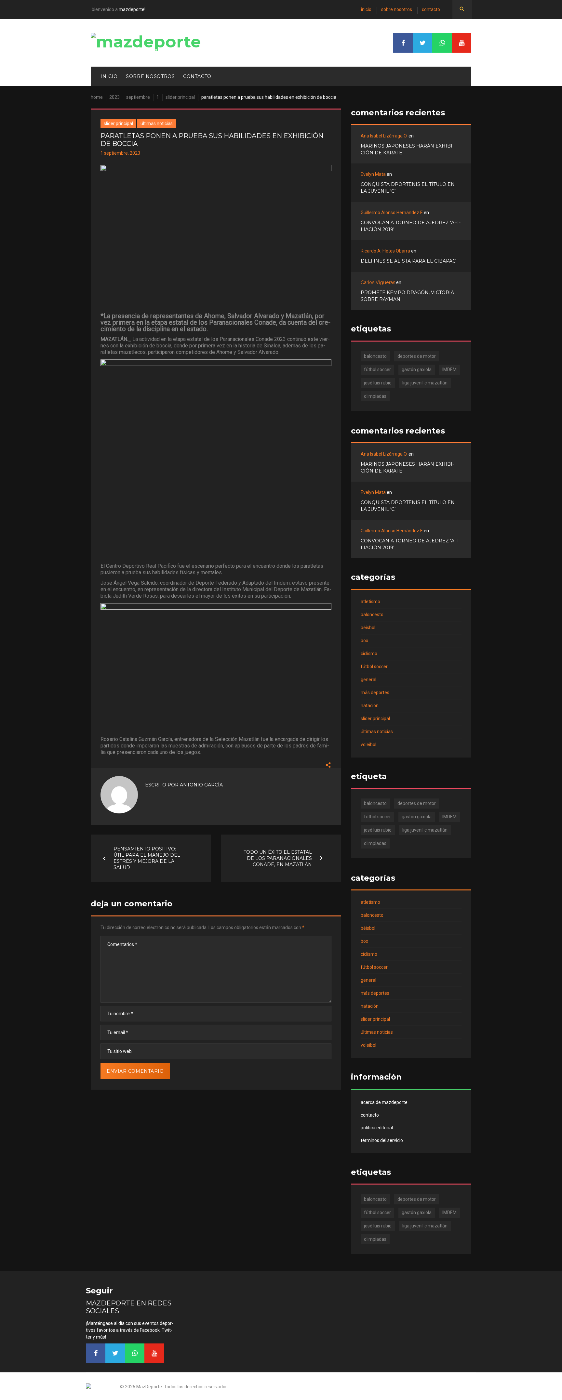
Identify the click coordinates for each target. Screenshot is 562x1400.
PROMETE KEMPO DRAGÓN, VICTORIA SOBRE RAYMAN (407, 296)
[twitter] (422, 43)
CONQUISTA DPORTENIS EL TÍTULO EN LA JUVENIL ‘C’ (408, 187)
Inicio (366, 9)
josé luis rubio (378, 382)
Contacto (431, 9)
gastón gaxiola (417, 369)
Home (97, 97)
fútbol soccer (377, 369)
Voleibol (368, 744)
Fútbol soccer (374, 666)
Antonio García (201, 785)
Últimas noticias (156, 123)
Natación (370, 705)
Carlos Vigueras (378, 282)
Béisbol (368, 627)
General (368, 679)
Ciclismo (369, 653)
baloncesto (375, 356)
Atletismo (370, 601)
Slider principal (180, 97)
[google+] (442, 43)
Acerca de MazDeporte (384, 1102)
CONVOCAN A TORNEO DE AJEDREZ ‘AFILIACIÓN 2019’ (411, 226)
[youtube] (461, 43)
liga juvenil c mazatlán (425, 382)
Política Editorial (377, 1127)
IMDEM (449, 369)
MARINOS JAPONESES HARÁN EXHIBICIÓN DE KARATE (407, 149)
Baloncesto (372, 614)
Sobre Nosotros (396, 9)
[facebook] (403, 43)
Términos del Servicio (382, 1140)
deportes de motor (416, 356)
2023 (114, 97)
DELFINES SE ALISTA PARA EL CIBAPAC (408, 261)
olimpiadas (375, 396)
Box (364, 640)
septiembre (138, 97)
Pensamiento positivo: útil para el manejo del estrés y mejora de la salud (147, 858)
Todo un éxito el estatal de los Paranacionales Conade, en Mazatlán (278, 858)
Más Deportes (375, 692)
